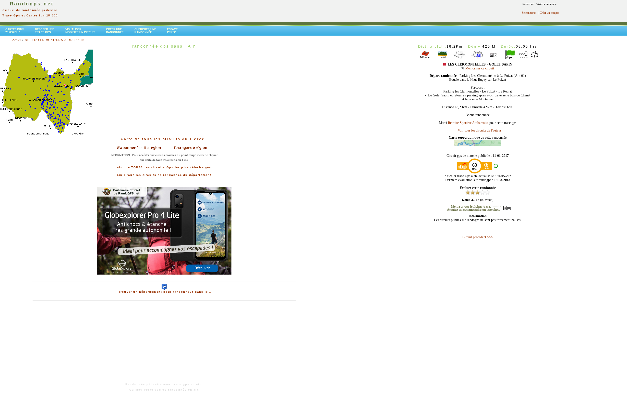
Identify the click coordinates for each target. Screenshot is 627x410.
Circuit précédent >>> (477, 237)
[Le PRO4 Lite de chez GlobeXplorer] (164, 278)
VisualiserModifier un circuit (80, 31)
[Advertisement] (164, 344)
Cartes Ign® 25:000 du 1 (14, 31)
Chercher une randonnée (145, 31)
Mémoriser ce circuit (479, 68)
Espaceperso (172, 31)
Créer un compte (549, 12)
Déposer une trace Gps (44, 31)
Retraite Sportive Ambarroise (468, 123)
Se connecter (529, 12)
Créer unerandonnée (114, 31)
